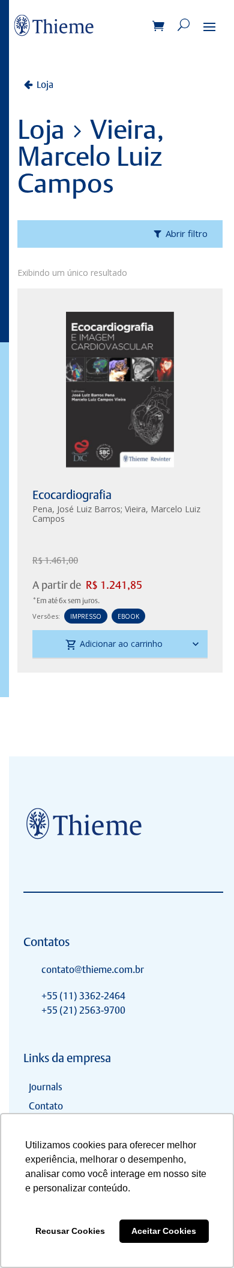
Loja (45, 84)
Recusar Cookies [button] (70, 1231)
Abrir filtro (187, 233)
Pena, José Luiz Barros (76, 509)
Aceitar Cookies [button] (163, 1231)
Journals (45, 1087)
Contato (46, 1106)
